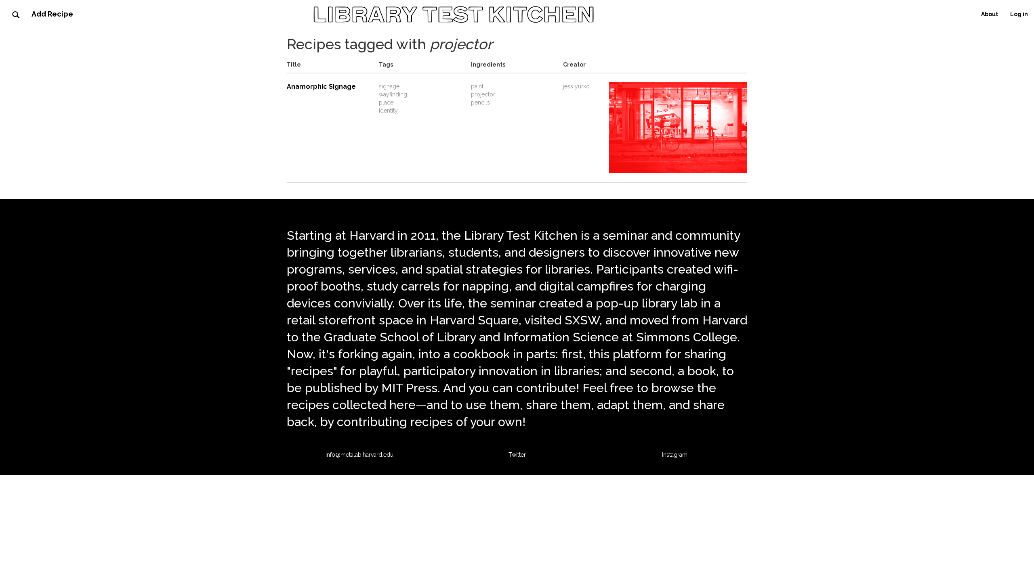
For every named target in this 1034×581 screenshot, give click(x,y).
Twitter (517, 454)
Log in (1019, 14)
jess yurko (576, 86)
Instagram (674, 454)
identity (388, 110)
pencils (480, 102)
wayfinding (393, 94)
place (386, 102)
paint (477, 86)
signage (389, 86)
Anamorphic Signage (321, 86)
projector (483, 94)
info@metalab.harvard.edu (359, 454)
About (989, 14)
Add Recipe (52, 14)
